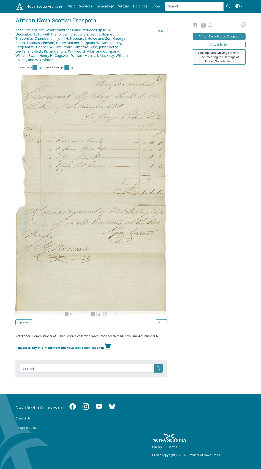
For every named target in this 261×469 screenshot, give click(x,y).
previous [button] (25, 322)
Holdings (140, 6)
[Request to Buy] (195, 26)
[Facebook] (73, 406)
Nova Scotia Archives (44, 6)
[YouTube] (99, 406)
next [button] (160, 30)
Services (85, 6)
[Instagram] (86, 406)
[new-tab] (203, 26)
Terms (172, 447)
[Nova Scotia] (169, 439)
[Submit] (158, 368)
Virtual (123, 6)
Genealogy (105, 6)
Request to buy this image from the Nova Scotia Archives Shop (60, 348)
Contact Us (22, 418)
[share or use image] (210, 26)
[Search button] (228, 6)
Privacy (157, 447)
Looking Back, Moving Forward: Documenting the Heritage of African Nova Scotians (219, 57)
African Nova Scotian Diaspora (219, 36)
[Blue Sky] (112, 406)
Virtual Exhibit (219, 45)
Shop (156, 6)
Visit (71, 6)
